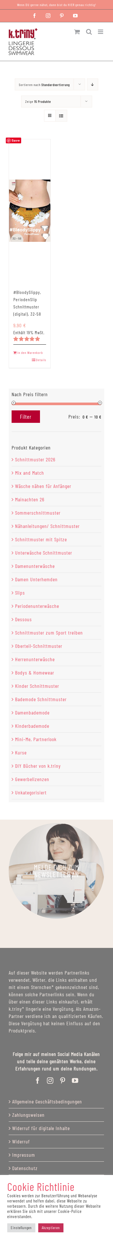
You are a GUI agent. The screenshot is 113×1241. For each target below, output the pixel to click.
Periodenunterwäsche (37, 606)
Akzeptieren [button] (51, 1227)
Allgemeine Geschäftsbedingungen (47, 1101)
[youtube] (75, 1080)
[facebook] (37, 1080)
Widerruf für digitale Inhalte (41, 1128)
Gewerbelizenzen (32, 779)
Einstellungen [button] (21, 1227)
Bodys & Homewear (34, 672)
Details (41, 360)
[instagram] (50, 1080)
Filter (26, 416)
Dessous (23, 619)
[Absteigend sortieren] (92, 84)
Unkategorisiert (31, 792)
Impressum (23, 1155)
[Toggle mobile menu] (101, 32)
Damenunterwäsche (35, 566)
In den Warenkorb (30, 352)
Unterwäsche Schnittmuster (43, 552)
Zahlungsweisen (28, 1115)
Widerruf (21, 1141)
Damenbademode (32, 712)
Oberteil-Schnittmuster (38, 646)
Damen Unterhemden (36, 579)
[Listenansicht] (61, 115)
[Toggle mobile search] (89, 32)
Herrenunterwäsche (35, 659)
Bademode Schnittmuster (41, 699)
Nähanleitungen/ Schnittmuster (47, 526)
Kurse (21, 752)
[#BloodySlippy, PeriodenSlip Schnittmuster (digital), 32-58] (29, 210)
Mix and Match (29, 472)
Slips (20, 592)
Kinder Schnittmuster (37, 686)
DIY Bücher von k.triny (38, 766)
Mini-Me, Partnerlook (36, 739)
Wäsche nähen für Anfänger (43, 486)
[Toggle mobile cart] (77, 32)
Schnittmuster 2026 (35, 459)
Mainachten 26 (29, 499)
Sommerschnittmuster (38, 512)
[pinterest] (62, 1080)
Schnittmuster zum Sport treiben (49, 632)
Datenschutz (25, 1168)
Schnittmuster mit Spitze (41, 539)
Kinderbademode (32, 726)
